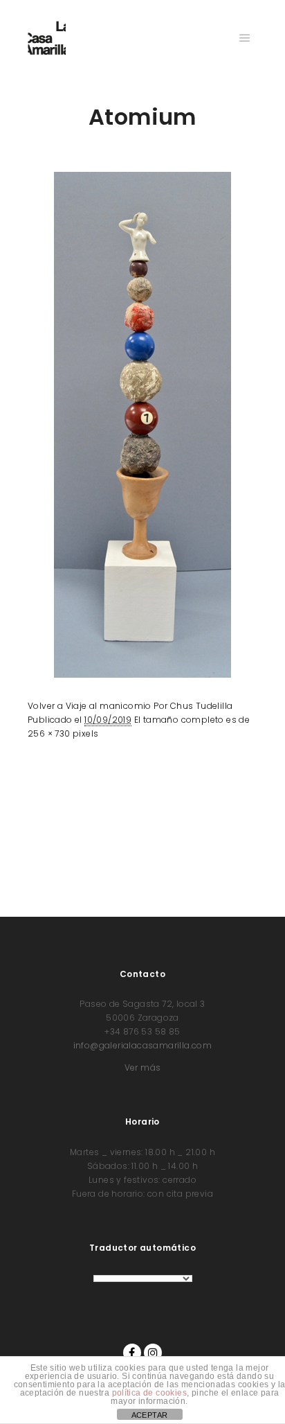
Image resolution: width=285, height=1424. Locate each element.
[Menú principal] (244, 38)
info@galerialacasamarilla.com (142, 1045)
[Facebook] (132, 1353)
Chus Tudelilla (201, 706)
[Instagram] (153, 1353)
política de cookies (149, 1393)
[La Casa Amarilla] (47, 38)
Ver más (143, 1067)
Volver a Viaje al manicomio (89, 706)
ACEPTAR (149, 1415)
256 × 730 (49, 733)
